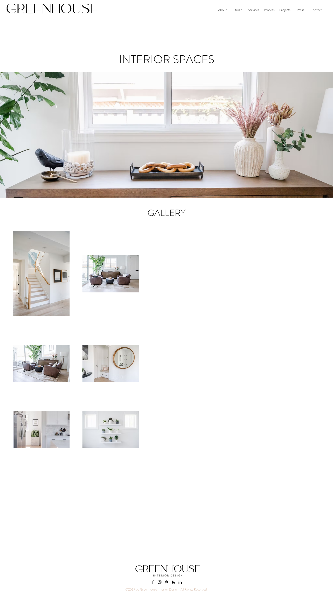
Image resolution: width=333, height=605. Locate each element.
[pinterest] (166, 582)
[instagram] (159, 582)
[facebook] (153, 582)
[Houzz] (173, 582)
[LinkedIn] (180, 582)
